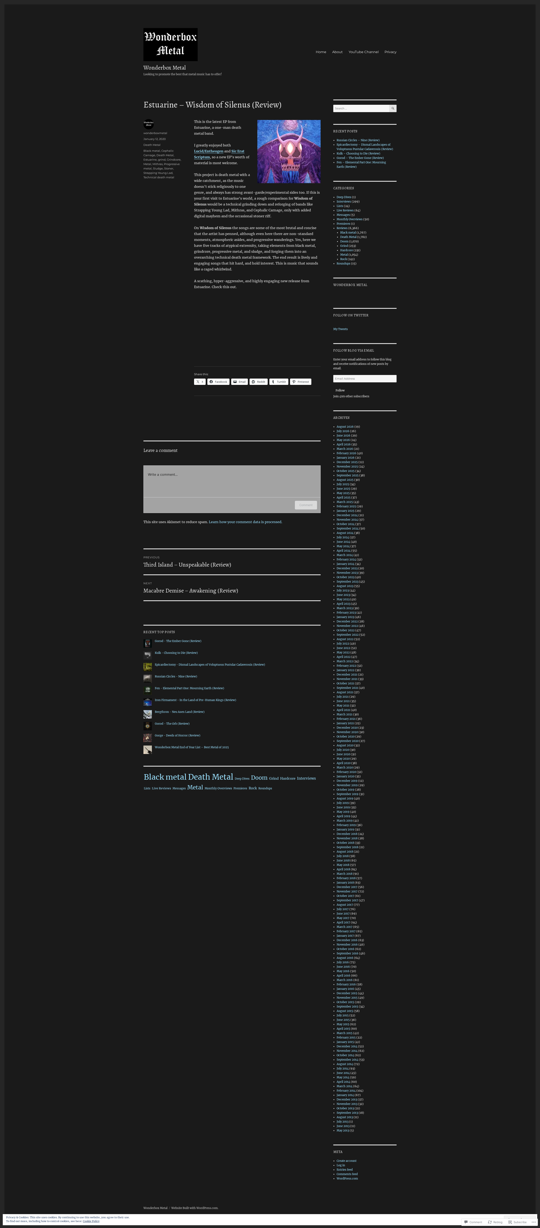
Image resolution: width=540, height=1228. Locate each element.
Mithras (158, 164)
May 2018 (343, 865)
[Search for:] (361, 108)
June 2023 (343, 595)
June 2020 (343, 754)
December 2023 (347, 568)
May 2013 (343, 1130)
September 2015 (347, 1006)
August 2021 (345, 692)
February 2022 (346, 666)
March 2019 (345, 820)
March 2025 (345, 502)
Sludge (158, 168)
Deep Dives (242, 779)
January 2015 (345, 1042)
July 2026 (343, 431)
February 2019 (346, 825)
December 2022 (347, 621)
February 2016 (346, 984)
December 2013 (347, 1099)
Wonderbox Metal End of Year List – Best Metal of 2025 (192, 747)
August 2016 (345, 958)
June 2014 (343, 1073)
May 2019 (343, 812)
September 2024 (348, 528)
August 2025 (345, 480)
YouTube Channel (364, 52)
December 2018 (347, 834)
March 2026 (345, 449)
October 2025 (346, 471)
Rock (253, 788)
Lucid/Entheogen (208, 151)
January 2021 (345, 723)
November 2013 (347, 1104)
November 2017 (347, 891)
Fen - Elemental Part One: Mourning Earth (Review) (189, 688)
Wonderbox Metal (164, 68)
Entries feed (345, 1170)
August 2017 (345, 905)
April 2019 (343, 816)
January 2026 (346, 457)
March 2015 (344, 1033)
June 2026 (343, 435)
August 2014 (345, 1064)
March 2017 (344, 927)
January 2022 (345, 670)
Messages (179, 788)
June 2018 (343, 860)
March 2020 (345, 767)
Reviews (342, 228)
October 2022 (346, 630)
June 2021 (343, 701)
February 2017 (346, 931)
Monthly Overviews (218, 788)
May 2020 (343, 758)
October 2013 (345, 1108)
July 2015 (343, 1015)
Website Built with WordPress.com (194, 1208)
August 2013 (345, 1117)
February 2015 (346, 1037)
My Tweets (340, 329)
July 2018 (343, 856)
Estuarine (150, 159)
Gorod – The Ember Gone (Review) (360, 158)
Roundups (265, 788)
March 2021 (344, 714)
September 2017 (347, 900)
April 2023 (343, 604)
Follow (340, 390)
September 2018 (347, 847)
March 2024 (345, 555)
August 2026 (345, 427)
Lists (147, 788)
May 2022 (343, 652)
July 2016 (343, 962)
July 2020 (343, 750)
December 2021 (347, 674)
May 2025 (343, 493)
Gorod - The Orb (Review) (172, 724)
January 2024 (345, 564)
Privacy (391, 52)
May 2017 (343, 918)
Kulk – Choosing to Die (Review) (358, 153)
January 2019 (345, 829)
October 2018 (345, 843)
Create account (346, 1161)
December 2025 (347, 462)
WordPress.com (347, 1178)
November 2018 (347, 838)
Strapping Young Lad (158, 173)
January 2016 (345, 989)
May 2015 (343, 1024)
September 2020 (348, 741)
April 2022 (344, 657)
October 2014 (345, 1055)
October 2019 (345, 789)
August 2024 (345, 533)
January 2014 (345, 1095)
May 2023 (343, 599)
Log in (341, 1165)
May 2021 (343, 705)
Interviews (306, 778)
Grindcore (174, 159)
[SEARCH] (393, 108)
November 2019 (347, 785)
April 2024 (344, 550)
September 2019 (347, 794)
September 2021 (347, 688)
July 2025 (343, 484)
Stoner (168, 168)
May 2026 (343, 440)
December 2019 (347, 781)
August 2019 (345, 798)
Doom (259, 777)
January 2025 (345, 511)
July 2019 (343, 803)
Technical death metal (158, 177)
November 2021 (347, 679)
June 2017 (343, 913)
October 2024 (346, 524)
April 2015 (343, 1028)
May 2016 (343, 971)
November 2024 (347, 519)
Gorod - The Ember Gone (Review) (178, 641)
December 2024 (347, 515)
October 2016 (345, 949)
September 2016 (347, 953)
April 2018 (343, 869)
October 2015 (345, 1002)
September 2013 (347, 1113)
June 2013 (343, 1126)
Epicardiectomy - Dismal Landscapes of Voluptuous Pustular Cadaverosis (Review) (210, 664)
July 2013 (342, 1121)
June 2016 (343, 967)
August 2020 (345, 745)
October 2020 (346, 736)
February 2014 (346, 1090)
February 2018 (346, 878)
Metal (147, 164)
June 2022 (343, 648)
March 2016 (345, 980)
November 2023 (347, 573)
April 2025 (344, 497)
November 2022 (347, 626)
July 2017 (343, 909)
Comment (306, 505)
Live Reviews (161, 788)
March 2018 (344, 874)
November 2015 (347, 998)
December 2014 (347, 1046)
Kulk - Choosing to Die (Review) (176, 653)
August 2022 (345, 639)
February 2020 (346, 772)
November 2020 (347, 732)
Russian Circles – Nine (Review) (358, 140)
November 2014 (347, 1051)
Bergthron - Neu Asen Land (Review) (180, 712)
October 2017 (345, 896)
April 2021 (343, 710)
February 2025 (346, 506)
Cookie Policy (91, 1221)
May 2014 (343, 1077)
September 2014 (347, 1059)
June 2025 (343, 488)
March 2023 (345, 608)
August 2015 (345, 1011)
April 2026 (344, 444)
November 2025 (347, 466)
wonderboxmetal (155, 133)
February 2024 (346, 559)
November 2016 (347, 944)
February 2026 (346, 453)
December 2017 (347, 887)
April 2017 (343, 922)
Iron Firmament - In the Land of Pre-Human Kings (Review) (195, 700)
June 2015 (343, 1020)
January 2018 (345, 882)
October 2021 (345, 683)
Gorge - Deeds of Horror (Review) (177, 735)
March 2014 (344, 1086)
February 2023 (346, 612)
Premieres (240, 788)
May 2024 (343, 546)
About (337, 52)
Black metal (151, 150)
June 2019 (343, 807)
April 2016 (343, 975)
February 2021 (346, 719)
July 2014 (343, 1068)
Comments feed (347, 1174)
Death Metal (152, 144)
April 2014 (343, 1082)
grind (162, 159)
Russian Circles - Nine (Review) (176, 676)
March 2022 (345, 661)
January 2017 (345, 936)
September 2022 (348, 635)
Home (321, 52)
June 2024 (343, 542)
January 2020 (345, 776)
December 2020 (347, 728)
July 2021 (343, 697)
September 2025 (348, 475)
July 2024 (343, 537)
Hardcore (288, 778)
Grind (274, 778)
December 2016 (347, 940)
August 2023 (345, 586)
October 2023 (345, 577)
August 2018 (345, 851)
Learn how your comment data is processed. (245, 522)
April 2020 (344, 763)
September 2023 (347, 581)
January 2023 (345, 617)
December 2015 (347, 993)
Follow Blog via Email (353, 350)
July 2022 (343, 643)
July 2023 (343, 590)
